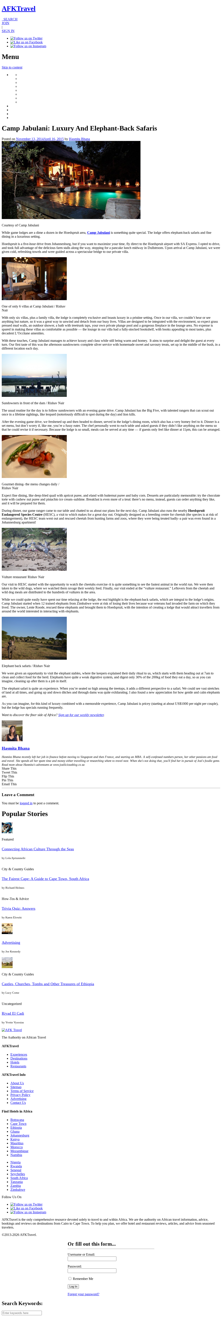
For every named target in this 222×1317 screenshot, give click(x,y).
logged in (26, 803)
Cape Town (18, 1124)
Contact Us (18, 1102)
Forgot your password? (83, 1294)
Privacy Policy (20, 1095)
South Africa (19, 1178)
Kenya (15, 1139)
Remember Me (82, 1279)
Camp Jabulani (98, 232)
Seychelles (17, 1174)
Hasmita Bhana (79, 139)
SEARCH (10, 19)
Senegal (15, 1170)
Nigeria (15, 1162)
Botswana (17, 1120)
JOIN (5, 23)
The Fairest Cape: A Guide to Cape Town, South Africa (45, 879)
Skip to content (12, 67)
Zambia (15, 1186)
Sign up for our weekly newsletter (81, 715)
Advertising (11, 942)
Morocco (16, 1147)
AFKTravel (19, 8)
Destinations (18, 1058)
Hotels (14, 1062)
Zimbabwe (17, 1189)
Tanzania (16, 1182)
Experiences (18, 1054)
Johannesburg (19, 1135)
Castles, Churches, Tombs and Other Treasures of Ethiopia (48, 984)
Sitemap (15, 1087)
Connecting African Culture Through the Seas (38, 849)
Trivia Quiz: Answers (18, 908)
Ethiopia (16, 1127)
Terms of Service (22, 1091)
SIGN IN (8, 31)
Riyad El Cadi (13, 1013)
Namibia (16, 1155)
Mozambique (19, 1151)
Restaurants (18, 1066)
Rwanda (16, 1166)
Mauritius (16, 1143)
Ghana (15, 1131)
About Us (17, 1083)
